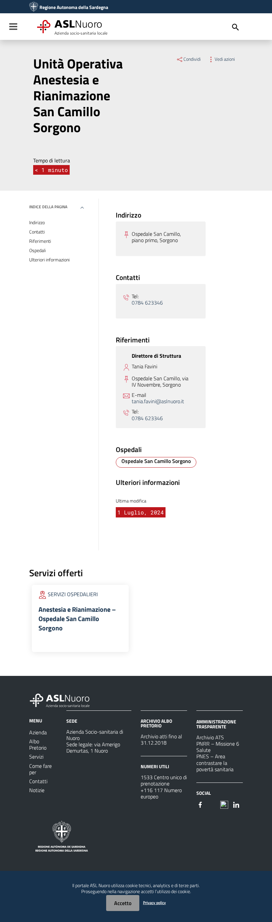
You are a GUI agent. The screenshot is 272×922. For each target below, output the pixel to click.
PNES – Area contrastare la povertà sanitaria (215, 762)
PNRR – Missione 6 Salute (217, 747)
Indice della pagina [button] (48, 207)
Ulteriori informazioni (49, 259)
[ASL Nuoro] (33, 7)
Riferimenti (40, 241)
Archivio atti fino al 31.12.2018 (161, 739)
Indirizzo (37, 222)
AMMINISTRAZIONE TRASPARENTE (216, 724)
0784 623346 (147, 303)
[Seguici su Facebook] (200, 804)
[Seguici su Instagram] (212, 804)
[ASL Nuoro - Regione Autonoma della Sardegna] (63, 699)
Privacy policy (154, 902)
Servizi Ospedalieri (73, 594)
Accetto (122, 903)
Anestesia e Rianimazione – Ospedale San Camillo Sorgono (77, 618)
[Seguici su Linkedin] (236, 804)
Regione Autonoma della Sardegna (73, 7)
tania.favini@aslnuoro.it (158, 401)
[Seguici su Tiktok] (224, 804)
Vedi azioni (225, 59)
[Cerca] (235, 27)
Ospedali (37, 250)
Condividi (192, 59)
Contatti (37, 231)
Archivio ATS (210, 737)
